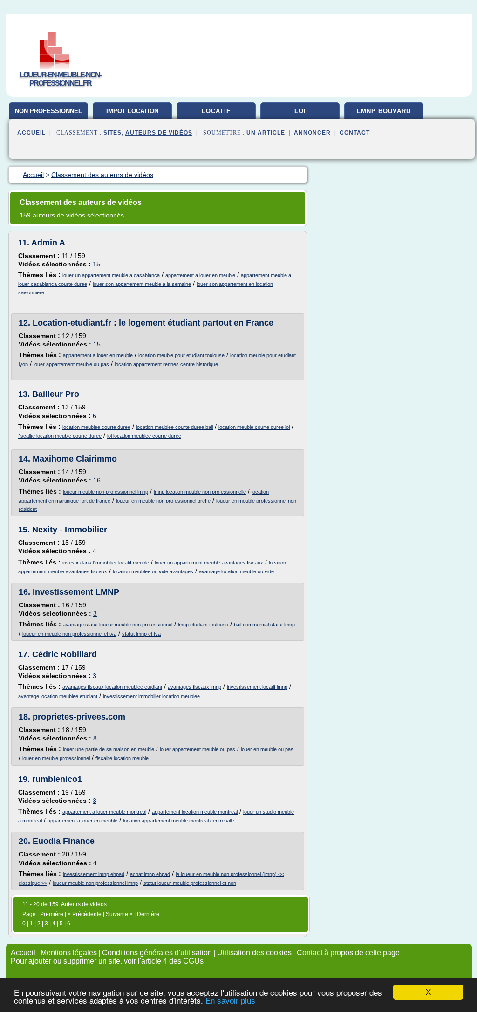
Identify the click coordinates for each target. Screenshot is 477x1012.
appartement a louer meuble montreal (104, 812)
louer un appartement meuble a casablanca (111, 275)
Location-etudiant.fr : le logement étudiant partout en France (153, 322)
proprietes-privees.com (79, 716)
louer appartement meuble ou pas (71, 364)
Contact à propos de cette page (348, 953)
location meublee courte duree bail (174, 427)
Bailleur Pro (55, 394)
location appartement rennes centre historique (166, 364)
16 (97, 480)
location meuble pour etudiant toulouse (181, 355)
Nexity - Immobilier (69, 529)
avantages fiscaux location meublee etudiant (112, 687)
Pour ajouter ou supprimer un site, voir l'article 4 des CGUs (107, 961)
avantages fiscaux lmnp (194, 687)
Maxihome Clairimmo (75, 458)
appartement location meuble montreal (195, 812)
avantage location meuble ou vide (236, 571)
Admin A (48, 242)
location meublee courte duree (96, 427)
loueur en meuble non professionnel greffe (163, 500)
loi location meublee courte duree (144, 436)
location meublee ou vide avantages (153, 571)
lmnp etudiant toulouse (203, 624)
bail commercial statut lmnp (264, 624)
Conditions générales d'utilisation (157, 953)
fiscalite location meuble (122, 758)
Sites (112, 132)
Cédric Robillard (64, 654)
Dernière (148, 914)
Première (52, 914)
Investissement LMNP (76, 592)
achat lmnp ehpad (150, 874)
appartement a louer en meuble (200, 275)
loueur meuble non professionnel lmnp (105, 492)
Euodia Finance (64, 841)
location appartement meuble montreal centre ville (178, 820)
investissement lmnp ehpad (93, 874)
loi (300, 111)
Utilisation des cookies (254, 953)
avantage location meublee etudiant (57, 696)
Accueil (31, 132)
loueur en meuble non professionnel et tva (69, 634)
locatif (216, 111)
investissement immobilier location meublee (151, 696)
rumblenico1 (57, 779)
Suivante (117, 914)
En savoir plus (230, 1001)
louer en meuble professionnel (56, 758)
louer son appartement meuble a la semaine (142, 284)
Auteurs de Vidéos (158, 132)
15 (96, 264)
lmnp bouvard (384, 111)
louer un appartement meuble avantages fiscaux (209, 562)
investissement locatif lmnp (257, 687)
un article (265, 132)
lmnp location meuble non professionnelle (200, 492)
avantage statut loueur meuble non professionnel (117, 624)
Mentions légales (69, 953)
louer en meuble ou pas (267, 749)
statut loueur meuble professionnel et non (189, 883)
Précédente (87, 914)
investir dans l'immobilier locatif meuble (105, 562)
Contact (355, 132)
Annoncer (312, 132)
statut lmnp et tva (141, 634)
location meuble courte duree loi (254, 427)
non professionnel (48, 111)
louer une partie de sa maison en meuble (108, 749)
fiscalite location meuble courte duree (60, 436)
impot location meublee (132, 115)
